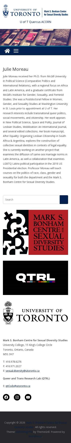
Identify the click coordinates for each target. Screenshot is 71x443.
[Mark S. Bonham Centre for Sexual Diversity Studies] (7, 50)
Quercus (35, 22)
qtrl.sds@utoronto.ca (18, 386)
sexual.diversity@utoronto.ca (23, 370)
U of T (24, 22)
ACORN (46, 22)
